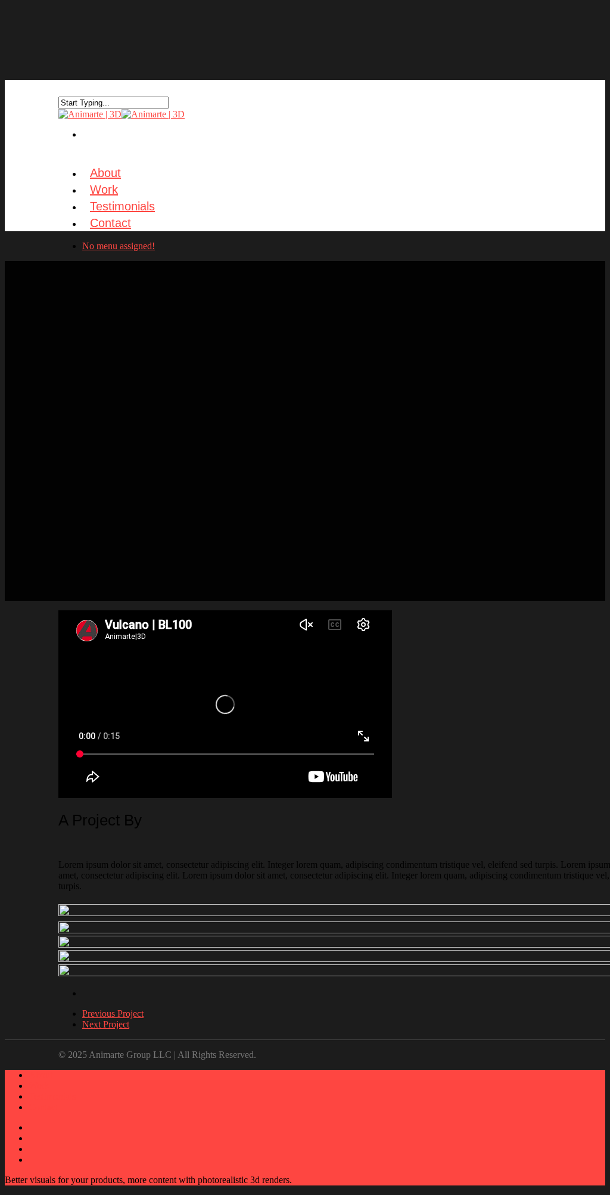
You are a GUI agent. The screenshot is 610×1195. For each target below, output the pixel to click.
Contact (110, 222)
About (40, 1075)
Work (39, 1086)
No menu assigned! (118, 246)
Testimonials (52, 1096)
